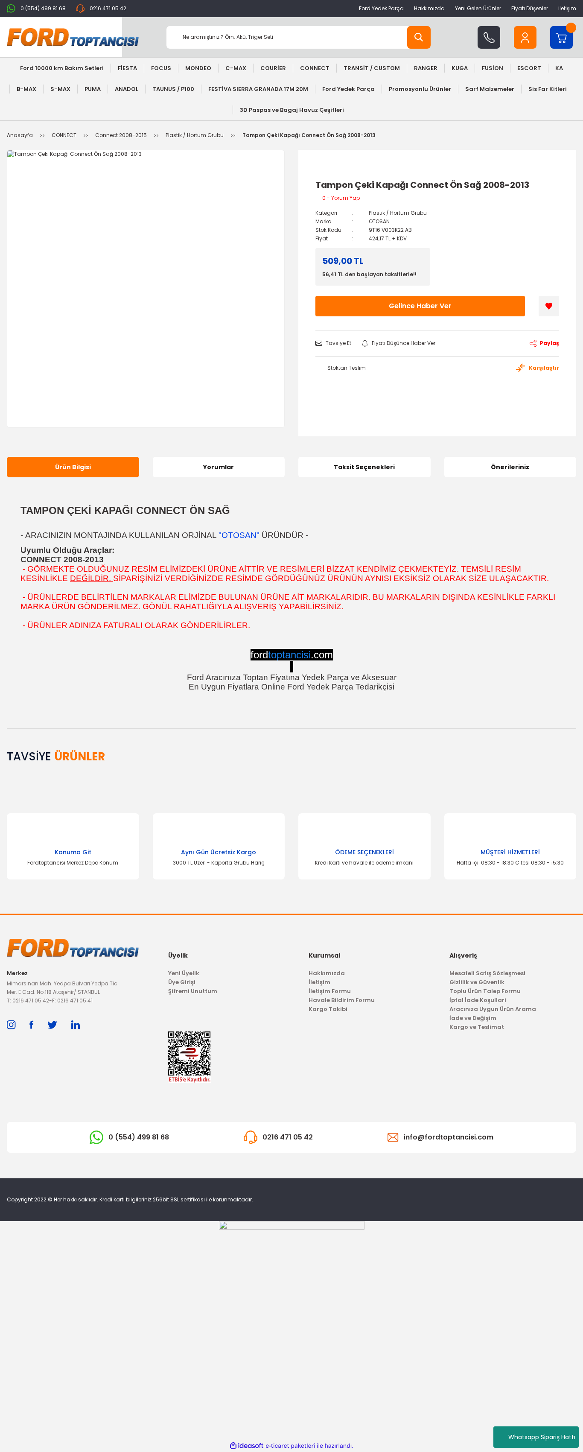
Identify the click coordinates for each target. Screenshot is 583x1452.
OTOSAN (379, 221)
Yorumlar (218, 467)
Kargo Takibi (328, 1009)
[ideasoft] (247, 1446)
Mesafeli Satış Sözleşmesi (487, 973)
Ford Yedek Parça (381, 8)
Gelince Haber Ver (420, 306)
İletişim (567, 8)
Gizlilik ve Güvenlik (476, 982)
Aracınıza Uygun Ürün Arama (492, 1009)
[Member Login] (525, 37)
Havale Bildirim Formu (342, 1000)
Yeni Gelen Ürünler (478, 8)
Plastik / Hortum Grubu (398, 212)
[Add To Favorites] (549, 306)
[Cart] (561, 37)
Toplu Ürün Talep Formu (485, 991)
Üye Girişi (181, 982)
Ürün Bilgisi (73, 467)
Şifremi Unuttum (192, 991)
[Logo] (73, 37)
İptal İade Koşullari (477, 1000)
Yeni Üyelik (183, 973)
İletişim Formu (330, 991)
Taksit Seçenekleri (364, 467)
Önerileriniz (510, 467)
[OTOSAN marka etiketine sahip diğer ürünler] (334, 170)
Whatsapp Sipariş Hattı (541, 1437)
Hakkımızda (429, 8)
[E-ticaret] (290, 1446)
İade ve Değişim (472, 1018)
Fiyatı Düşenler (529, 8)
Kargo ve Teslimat (476, 1027)
